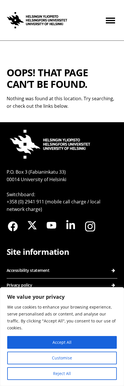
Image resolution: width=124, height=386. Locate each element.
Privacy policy (19, 285)
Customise (62, 358)
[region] (62, 336)
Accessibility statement (28, 270)
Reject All (62, 373)
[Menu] (111, 20)
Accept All (62, 342)
